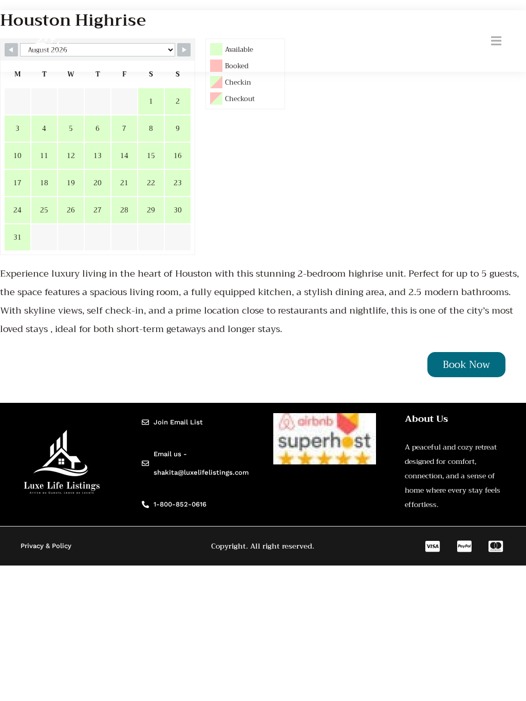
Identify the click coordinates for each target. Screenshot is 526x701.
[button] (496, 41)
